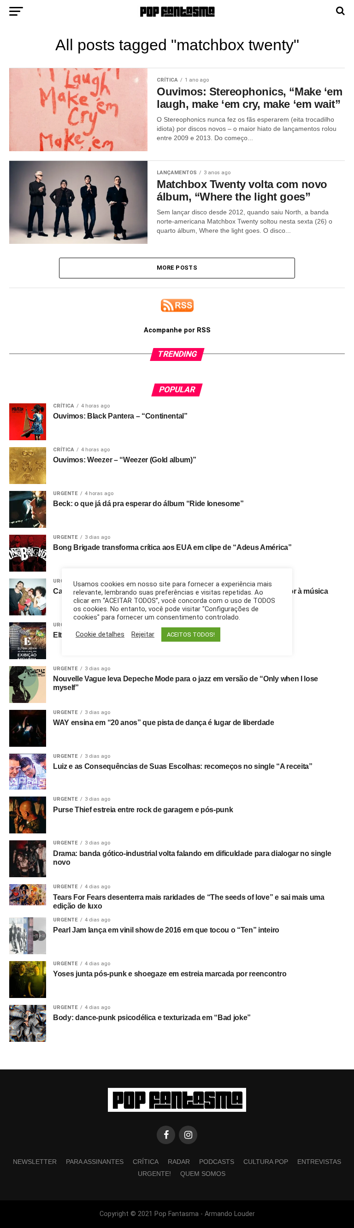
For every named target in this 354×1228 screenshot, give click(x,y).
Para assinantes (95, 1161)
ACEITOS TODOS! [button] (191, 634)
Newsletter (35, 1161)
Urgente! (154, 1173)
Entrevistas (319, 1161)
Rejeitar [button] (142, 634)
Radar (179, 1161)
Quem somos (202, 1173)
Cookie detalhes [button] (100, 634)
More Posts (177, 267)
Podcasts (216, 1161)
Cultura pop (265, 1161)
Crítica (146, 1161)
